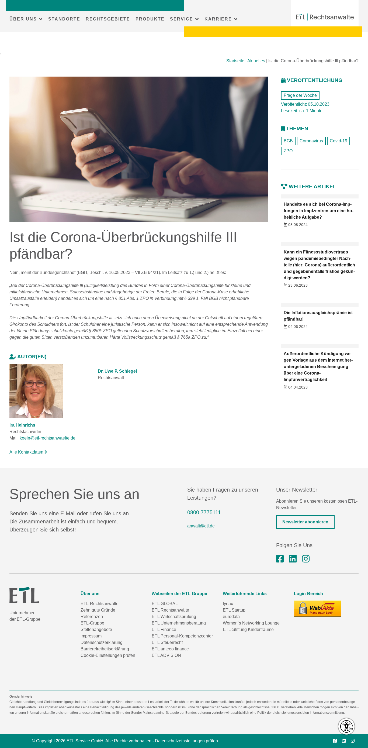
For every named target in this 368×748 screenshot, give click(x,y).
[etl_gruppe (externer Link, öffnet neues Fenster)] (306, 559)
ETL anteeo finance (170, 649)
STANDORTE (64, 19)
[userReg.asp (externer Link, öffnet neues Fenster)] (317, 609)
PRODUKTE (150, 19)
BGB (288, 141)
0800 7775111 (204, 512)
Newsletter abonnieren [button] (305, 522)
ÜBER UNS (23, 19)
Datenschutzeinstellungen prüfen (186, 741)
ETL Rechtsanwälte (170, 610)
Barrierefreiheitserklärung (105, 649)
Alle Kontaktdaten (26, 452)
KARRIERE (218, 19)
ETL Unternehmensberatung (179, 623)
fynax (228, 603)
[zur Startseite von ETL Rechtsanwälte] (325, 16)
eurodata (231, 616)
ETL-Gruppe (92, 623)
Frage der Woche (300, 95)
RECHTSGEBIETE (108, 19)
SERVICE (181, 19)
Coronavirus (311, 141)
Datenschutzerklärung (102, 642)
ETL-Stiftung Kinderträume (248, 629)
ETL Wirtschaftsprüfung (174, 616)
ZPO (288, 151)
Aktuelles (256, 61)
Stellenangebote (96, 629)
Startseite (235, 61)
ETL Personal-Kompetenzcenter (182, 636)
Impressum (91, 636)
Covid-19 (338, 141)
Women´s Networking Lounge (251, 623)
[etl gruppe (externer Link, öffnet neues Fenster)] (293, 559)
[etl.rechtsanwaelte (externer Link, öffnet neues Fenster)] (280, 559)
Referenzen (92, 616)
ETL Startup (234, 610)
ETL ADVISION (166, 655)
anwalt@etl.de (201, 526)
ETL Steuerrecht (167, 642)
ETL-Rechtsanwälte (100, 603)
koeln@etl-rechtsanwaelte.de (47, 438)
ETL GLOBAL (165, 603)
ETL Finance (164, 629)
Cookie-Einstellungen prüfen (108, 655)
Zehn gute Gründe (98, 610)
